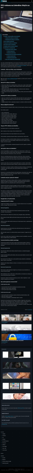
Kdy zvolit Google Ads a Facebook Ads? (13, 59)
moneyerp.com (4, 424)
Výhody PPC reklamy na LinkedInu (12, 37)
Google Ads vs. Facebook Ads (9, 47)
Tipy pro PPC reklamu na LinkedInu (10, 42)
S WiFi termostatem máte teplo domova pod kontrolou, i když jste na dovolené (16, 378)
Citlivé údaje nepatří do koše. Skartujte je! (9, 330)
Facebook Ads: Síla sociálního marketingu (13, 54)
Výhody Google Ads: (11, 51)
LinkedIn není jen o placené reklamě (11, 46)
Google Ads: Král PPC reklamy (11, 49)
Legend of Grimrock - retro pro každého (9, 368)
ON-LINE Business (30, 309)
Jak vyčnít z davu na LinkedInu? (10, 44)
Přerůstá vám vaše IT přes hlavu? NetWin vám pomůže (12, 340)
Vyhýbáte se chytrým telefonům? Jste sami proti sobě (12, 389)
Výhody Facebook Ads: (11, 56)
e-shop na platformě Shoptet (12, 78)
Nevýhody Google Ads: (11, 52)
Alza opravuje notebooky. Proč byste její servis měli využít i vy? (14, 399)
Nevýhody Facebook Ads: (12, 57)
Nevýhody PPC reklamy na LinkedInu (12, 39)
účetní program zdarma (9, 416)
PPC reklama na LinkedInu (22, 65)
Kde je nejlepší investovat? (9, 41)
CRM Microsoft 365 (21, 408)
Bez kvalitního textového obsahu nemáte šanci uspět (12, 320)
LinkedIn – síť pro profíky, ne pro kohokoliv (12, 36)
